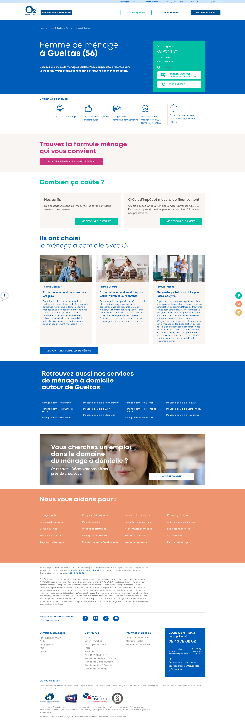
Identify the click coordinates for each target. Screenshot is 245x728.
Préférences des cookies (138, 644)
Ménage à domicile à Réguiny (181, 402)
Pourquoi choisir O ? (50, 638)
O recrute (90, 637)
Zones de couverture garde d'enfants (80, 685)
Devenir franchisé (93, 641)
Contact (44, 651)
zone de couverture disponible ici (84, 570)
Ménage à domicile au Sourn (139, 417)
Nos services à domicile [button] (55, 12)
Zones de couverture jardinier (180, 685)
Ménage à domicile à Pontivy (56, 402)
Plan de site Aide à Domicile (98, 665)
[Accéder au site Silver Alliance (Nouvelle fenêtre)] (117, 698)
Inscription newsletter (95, 655)
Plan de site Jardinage (96, 668)
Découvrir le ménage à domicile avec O (71, 161)
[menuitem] (136, 12)
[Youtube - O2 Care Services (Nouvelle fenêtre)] (116, 618)
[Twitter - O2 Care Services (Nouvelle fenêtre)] (106, 618)
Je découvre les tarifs (96, 221)
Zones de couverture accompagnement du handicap (118, 685)
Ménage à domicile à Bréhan (139, 402)
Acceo (180, 669)
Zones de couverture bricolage (154, 685)
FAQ (42, 648)
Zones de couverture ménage (51, 685)
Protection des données (138, 637)
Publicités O (91, 651)
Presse (88, 648)
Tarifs (42, 641)
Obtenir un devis (205, 12)
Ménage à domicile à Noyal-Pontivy (101, 402)
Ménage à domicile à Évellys (97, 409)
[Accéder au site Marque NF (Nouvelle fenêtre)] (52, 698)
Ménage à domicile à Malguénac (182, 415)
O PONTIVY (167, 51)
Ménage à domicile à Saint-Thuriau (183, 409)
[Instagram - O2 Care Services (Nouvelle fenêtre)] (95, 618)
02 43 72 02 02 (77, 573)
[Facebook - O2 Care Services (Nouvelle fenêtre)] (85, 618)
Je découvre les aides (181, 221)
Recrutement (171, 12)
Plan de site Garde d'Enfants (99, 662)
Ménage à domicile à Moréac (56, 417)
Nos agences (137, 12)
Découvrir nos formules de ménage (69, 350)
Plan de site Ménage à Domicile (100, 658)
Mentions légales (134, 641)
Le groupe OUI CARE (95, 644)
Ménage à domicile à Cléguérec (99, 415)
